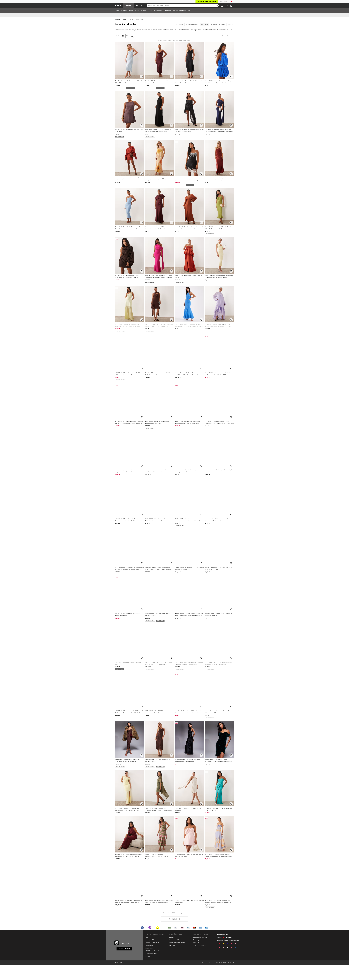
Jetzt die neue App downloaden (206, 1)
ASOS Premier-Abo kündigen (153, 951)
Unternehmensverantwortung (177, 942)
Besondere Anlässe (192, 24)
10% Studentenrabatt (151, 953)
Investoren (172, 945)
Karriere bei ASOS (174, 940)
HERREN (139, 5)
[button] (219, 943)
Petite (131, 19)
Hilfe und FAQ (223, 1)
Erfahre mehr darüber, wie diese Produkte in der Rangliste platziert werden (174, 40)
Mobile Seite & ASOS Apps (200, 937)
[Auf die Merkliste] (142, 76)
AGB (223, 962)
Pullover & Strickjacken (218, 24)
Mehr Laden (174, 919)
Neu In (230, 24)
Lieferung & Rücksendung (152, 942)
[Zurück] (177, 24)
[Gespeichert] (227, 5)
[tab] (117, 10)
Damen (125, 19)
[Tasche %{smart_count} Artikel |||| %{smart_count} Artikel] (231, 5)
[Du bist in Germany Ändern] (231, 1)
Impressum (204, 962)
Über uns (171, 937)
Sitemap (148, 956)
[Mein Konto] (222, 5)
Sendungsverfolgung (151, 940)
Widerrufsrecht (149, 945)
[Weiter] (232, 24)
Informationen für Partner (199, 945)
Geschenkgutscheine (198, 940)
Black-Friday (196, 942)
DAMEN (128, 5)
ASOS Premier (149, 948)
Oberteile (180, 24)
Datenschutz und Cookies (215, 962)
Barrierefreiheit (230, 962)
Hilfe (147, 937)
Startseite (117, 19)
